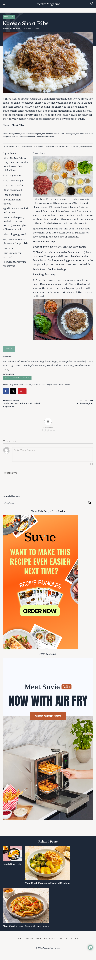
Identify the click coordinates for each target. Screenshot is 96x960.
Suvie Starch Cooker (61, 384)
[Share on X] (13, 391)
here (13, 136)
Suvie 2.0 (27, 384)
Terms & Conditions (45, 939)
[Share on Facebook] (6, 391)
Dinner (16, 377)
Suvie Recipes (46, 384)
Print (8, 348)
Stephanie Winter (11, 28)
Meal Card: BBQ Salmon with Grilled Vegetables (21, 405)
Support (75, 939)
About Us (63, 939)
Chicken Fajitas (85, 403)
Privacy (29, 939)
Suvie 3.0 (36, 384)
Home (19, 939)
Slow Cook (8, 16)
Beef (7, 377)
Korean (27, 377)
